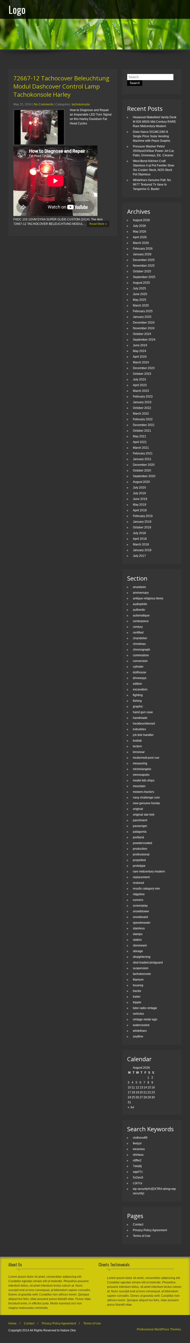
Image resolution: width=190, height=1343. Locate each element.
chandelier (140, 638)
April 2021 (140, 442)
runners (138, 900)
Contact (138, 1224)
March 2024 (141, 362)
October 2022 (142, 408)
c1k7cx (137, 1183)
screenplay (140, 905)
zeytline (138, 1036)
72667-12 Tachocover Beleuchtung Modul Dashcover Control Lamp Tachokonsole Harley (61, 86)
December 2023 (144, 368)
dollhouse (139, 672)
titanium (138, 979)
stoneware (140, 945)
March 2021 (141, 447)
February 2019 (143, 516)
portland (138, 837)
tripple (137, 1002)
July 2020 (139, 487)
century (138, 627)
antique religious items (148, 598)
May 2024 (139, 351)
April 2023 (140, 385)
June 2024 (140, 345)
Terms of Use (141, 1236)
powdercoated (142, 843)
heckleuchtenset (144, 723)
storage (138, 951)
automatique (141, 615)
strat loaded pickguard (148, 962)
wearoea (139, 1149)
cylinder (138, 666)
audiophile (140, 604)
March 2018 (141, 544)
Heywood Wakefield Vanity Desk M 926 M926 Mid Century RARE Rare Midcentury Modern (154, 122)
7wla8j (137, 1166)
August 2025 (141, 282)
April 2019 (140, 510)
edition (137, 683)
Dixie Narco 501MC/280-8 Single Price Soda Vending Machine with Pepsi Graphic (151, 136)
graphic (138, 706)
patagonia (139, 831)
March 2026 (141, 243)
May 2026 (139, 231)
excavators (140, 689)
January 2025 (142, 317)
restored (138, 883)
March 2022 (141, 413)
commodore (141, 655)
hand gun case (143, 712)
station (137, 940)
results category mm (146, 888)
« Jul (131, 1107)
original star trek (143, 814)
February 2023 (143, 396)
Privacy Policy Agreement (150, 1230)
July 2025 (139, 288)
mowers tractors (143, 792)
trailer (137, 996)
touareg (138, 985)
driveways (139, 678)
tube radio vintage (145, 1008)
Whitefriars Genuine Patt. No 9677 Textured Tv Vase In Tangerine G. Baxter (152, 184)
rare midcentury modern (149, 871)
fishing (137, 701)
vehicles (138, 1013)
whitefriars (140, 1031)
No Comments (43, 104)
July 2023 (139, 379)
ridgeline (139, 894)
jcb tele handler (143, 735)
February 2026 (143, 248)
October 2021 (142, 430)
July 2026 (139, 226)
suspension (140, 968)
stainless (139, 928)
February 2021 (143, 453)
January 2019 (142, 521)
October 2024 (142, 334)
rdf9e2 (137, 1160)
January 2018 (142, 550)
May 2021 (139, 436)
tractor (137, 991)
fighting (138, 695)
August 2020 (141, 482)
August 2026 (141, 220)
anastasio (139, 587)
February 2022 (143, 419)
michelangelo (142, 769)
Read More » (98, 224)
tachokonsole (81, 104)
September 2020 (144, 476)
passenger (140, 826)
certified (138, 632)
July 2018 (139, 533)
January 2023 (142, 402)
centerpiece (141, 621)
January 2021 (142, 459)
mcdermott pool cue (146, 757)
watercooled (141, 1025)
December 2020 (144, 465)
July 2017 (139, 556)
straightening (141, 957)
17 (129, 1092)
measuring (140, 763)
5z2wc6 (138, 1177)
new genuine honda (146, 803)
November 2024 (144, 328)
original (138, 809)
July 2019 (139, 493)
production (140, 848)
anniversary (141, 592)
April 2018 (140, 539)
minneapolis (141, 775)
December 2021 (144, 425)
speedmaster (141, 922)
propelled (139, 860)
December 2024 (144, 322)
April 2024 (140, 356)
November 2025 (144, 265)
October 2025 (142, 271)
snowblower (141, 911)
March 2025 (141, 305)
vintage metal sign (145, 1019)
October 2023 (142, 374)
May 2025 (139, 300)
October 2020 (142, 470)
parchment (140, 820)
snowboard (140, 917)
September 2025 (144, 277)
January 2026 (142, 254)
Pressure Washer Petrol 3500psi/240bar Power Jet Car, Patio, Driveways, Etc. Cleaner (153, 151)
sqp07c (138, 1172)
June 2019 (140, 499)
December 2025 (144, 260)
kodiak (137, 740)
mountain (139, 786)
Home (12, 1323)
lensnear (139, 752)
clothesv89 (140, 1137)
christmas (139, 644)
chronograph (141, 649)
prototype (139, 866)
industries (139, 729)
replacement (141, 877)
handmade (140, 718)
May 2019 (139, 504)
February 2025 (143, 311)
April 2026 (140, 237)
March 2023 (141, 391)
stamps (137, 934)
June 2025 (140, 294)
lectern (137, 746)
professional (141, 854)
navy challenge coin (146, 797)
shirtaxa (138, 1154)
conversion (140, 661)
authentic (139, 610)
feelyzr (137, 1143)
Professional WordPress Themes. (159, 1329)
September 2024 (144, 339)
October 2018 (142, 527)
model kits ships (143, 780)
